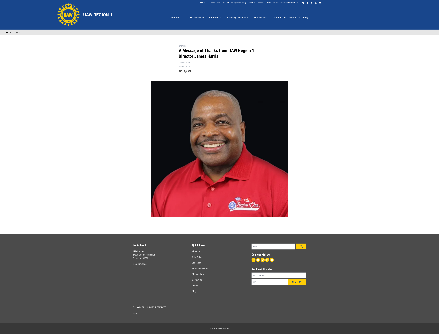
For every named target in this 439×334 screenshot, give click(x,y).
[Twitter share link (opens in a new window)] (180, 71)
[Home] (7, 32)
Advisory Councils (236, 17)
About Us (175, 17)
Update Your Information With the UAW (282, 3)
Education (214, 17)
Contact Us (280, 17)
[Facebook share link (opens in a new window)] (185, 71)
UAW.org (203, 3)
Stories (16, 32)
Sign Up (297, 282)
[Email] (190, 71)
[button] (301, 246)
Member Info (260, 17)
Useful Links (215, 3)
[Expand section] (182, 17)
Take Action (194, 17)
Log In (135, 313)
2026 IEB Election (256, 3)
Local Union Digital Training (234, 3)
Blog (305, 17)
